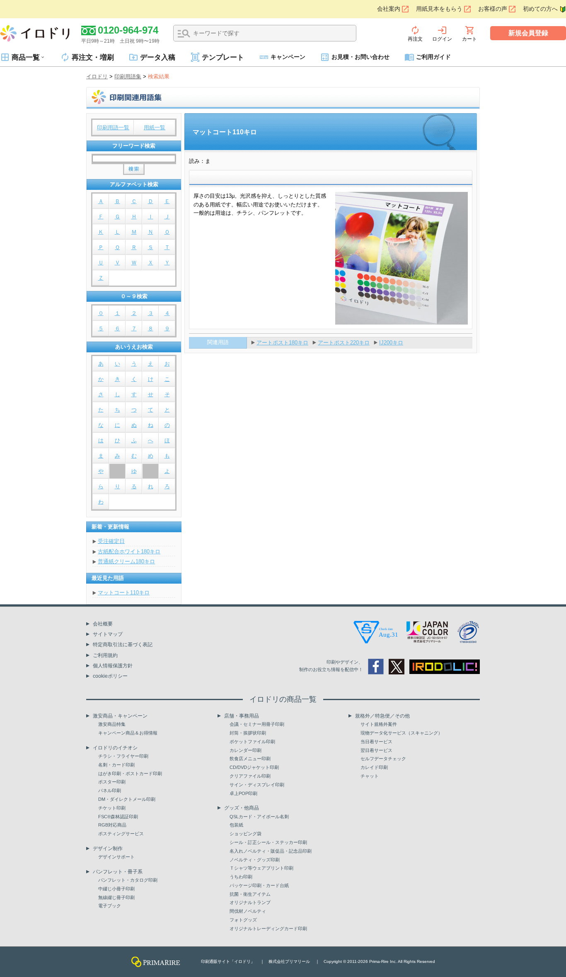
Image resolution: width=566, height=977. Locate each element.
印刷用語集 (127, 76)
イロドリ (97, 76)
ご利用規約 (105, 655)
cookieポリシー (110, 676)
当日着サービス (376, 741)
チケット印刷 (112, 807)
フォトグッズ (243, 919)
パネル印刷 (109, 790)
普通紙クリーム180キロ (126, 561)
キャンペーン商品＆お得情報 (127, 732)
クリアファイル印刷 (250, 775)
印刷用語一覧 (113, 127)
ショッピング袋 (245, 833)
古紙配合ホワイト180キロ (129, 551)
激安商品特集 (112, 724)
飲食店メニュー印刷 (250, 758)
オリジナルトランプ (250, 902)
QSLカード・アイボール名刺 (259, 816)
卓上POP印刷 (243, 793)
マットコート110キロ (124, 592)
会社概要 (103, 624)
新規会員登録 (528, 32)
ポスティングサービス (121, 833)
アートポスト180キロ (282, 342)
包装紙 (236, 824)
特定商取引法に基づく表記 (122, 644)
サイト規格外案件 (378, 724)
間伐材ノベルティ (248, 911)
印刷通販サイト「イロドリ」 (228, 961)
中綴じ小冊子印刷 (116, 888)
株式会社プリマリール (289, 961)
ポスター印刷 (112, 781)
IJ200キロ (391, 342)
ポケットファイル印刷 (252, 741)
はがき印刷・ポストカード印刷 (130, 773)
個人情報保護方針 (113, 666)
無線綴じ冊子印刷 (116, 897)
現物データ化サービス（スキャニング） (401, 732)
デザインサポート (116, 856)
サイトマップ (108, 634)
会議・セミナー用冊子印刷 (257, 724)
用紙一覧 (154, 127)
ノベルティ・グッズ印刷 (255, 859)
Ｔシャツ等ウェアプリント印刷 (261, 867)
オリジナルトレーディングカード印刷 (268, 928)
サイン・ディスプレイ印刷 (257, 784)
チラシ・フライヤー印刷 (123, 756)
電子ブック (109, 905)
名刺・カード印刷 (116, 764)
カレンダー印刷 (245, 750)
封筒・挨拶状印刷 (248, 732)
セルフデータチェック (383, 758)
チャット (369, 775)
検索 (184, 33)
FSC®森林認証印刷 (118, 816)
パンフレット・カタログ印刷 (127, 880)
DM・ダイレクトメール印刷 (126, 799)
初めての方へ (540, 9)
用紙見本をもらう (439, 9)
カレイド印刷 (374, 767)
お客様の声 (492, 9)
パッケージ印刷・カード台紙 (259, 885)
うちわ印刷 (241, 876)
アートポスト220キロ (344, 342)
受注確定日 (111, 541)
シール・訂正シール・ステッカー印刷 (268, 842)
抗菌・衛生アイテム (250, 894)
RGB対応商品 (112, 824)
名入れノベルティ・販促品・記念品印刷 (271, 851)
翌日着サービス (376, 750)
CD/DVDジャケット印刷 (254, 767)
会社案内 (388, 9)
